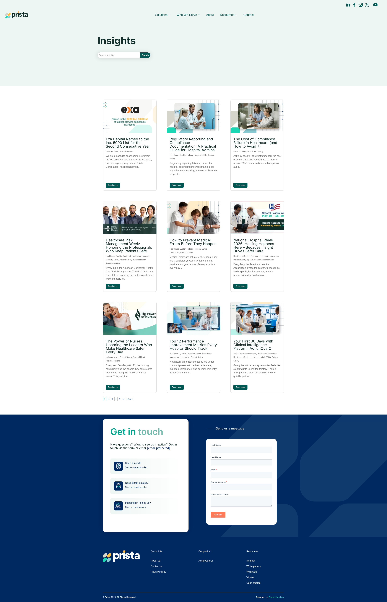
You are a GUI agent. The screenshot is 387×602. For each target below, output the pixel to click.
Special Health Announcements (260, 260)
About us (155, 560)
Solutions (161, 14)
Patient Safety (126, 260)
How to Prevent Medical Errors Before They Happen (193, 242)
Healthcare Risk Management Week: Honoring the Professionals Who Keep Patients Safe (129, 245)
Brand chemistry (276, 597)
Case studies (253, 583)
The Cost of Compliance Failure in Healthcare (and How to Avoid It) (255, 142)
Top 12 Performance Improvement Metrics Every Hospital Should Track (193, 345)
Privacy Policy (158, 572)
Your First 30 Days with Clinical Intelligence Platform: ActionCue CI (253, 345)
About (210, 14)
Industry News (112, 151)
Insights (250, 560)
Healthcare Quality (114, 256)
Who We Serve (187, 14)
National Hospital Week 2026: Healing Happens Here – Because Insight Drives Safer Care (253, 245)
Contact (248, 14)
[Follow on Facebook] (354, 5)
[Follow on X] (367, 5)
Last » (130, 399)
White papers (253, 566)
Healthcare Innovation (141, 256)
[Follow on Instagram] (361, 5)
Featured (127, 256)
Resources (227, 14)
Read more (113, 185)
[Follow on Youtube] (375, 5)
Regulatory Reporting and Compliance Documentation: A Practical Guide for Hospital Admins (193, 144)
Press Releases (126, 151)
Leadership (174, 252)
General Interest (194, 353)
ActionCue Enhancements (244, 353)
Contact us (156, 566)
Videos (250, 577)
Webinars (251, 572)
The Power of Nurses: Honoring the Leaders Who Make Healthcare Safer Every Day (129, 346)
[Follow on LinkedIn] (348, 5)
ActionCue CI (205, 560)
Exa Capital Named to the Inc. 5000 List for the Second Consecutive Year (128, 142)
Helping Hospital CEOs (197, 155)
